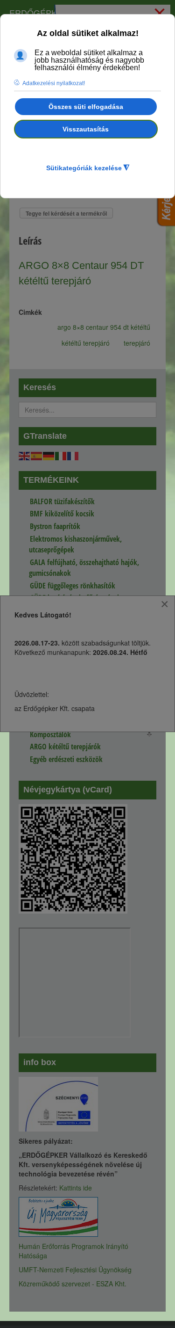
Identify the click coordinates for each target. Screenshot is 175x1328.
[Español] (37, 454)
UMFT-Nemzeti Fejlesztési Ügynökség (75, 1269)
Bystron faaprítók (55, 526)
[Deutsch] (49, 454)
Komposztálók (50, 734)
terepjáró (137, 343)
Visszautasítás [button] (86, 129)
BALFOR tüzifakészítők (62, 501)
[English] (25, 454)
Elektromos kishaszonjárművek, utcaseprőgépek (75, 544)
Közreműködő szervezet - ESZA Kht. (72, 1283)
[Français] (73, 454)
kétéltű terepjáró (86, 343)
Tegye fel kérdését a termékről (66, 213)
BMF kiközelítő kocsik (62, 513)
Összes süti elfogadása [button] (86, 106)
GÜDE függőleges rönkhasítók (72, 586)
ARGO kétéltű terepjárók (65, 746)
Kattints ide (75, 1187)
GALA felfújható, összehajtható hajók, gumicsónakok (84, 567)
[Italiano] (61, 454)
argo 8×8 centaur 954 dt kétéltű (103, 327)
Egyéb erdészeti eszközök (66, 759)
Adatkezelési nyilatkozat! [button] (53, 83)
